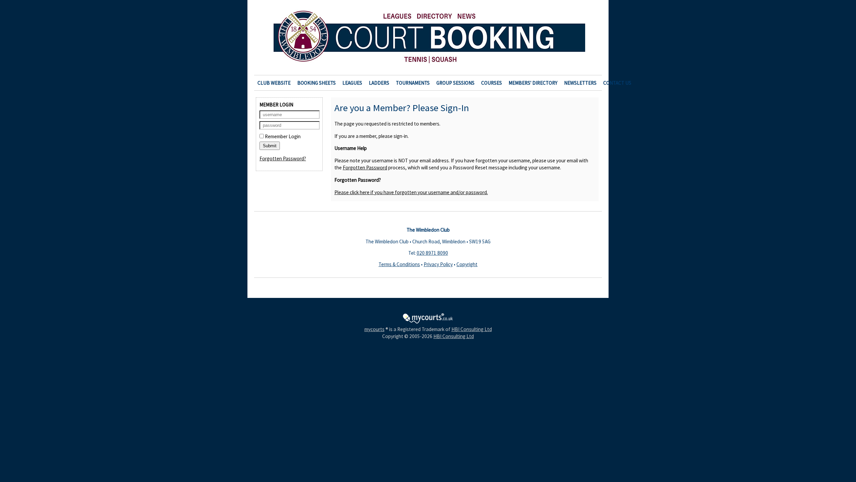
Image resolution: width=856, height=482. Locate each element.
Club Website (274, 83)
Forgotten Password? (282, 158)
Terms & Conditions (399, 264)
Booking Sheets (316, 83)
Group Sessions (455, 83)
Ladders (379, 83)
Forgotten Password (365, 167)
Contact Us (617, 83)
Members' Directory (533, 83)
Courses (491, 83)
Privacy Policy (438, 264)
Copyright (466, 264)
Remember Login (282, 136)
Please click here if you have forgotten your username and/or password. (411, 192)
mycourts (374, 329)
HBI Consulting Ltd (471, 329)
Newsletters (580, 83)
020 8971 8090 (432, 253)
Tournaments (413, 83)
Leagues (352, 83)
